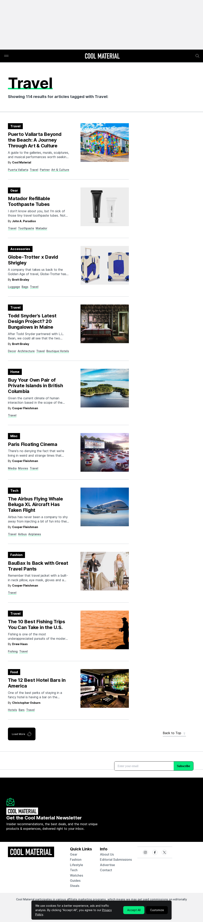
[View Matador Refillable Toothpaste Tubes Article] (104, 206)
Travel (34, 169)
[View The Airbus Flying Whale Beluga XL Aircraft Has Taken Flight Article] (104, 507)
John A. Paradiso (24, 221)
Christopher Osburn (26, 702)
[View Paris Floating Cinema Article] (104, 452)
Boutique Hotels (57, 351)
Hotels (12, 710)
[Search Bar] (197, 56)
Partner (45, 169)
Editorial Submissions (116, 859)
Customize (157, 910)
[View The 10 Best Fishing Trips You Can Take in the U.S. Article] (104, 630)
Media (12, 468)
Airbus (22, 534)
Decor (12, 351)
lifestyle (76, 865)
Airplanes (34, 534)
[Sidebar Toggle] (6, 56)
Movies (23, 468)
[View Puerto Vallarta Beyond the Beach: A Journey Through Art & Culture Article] (104, 142)
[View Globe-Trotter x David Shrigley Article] (104, 265)
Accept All (134, 910)
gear (73, 854)
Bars (22, 710)
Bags (25, 286)
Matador (41, 228)
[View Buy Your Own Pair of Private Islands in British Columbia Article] (104, 388)
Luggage (14, 286)
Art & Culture (60, 169)
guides (75, 881)
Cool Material (21, 162)
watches (76, 875)
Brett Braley (20, 279)
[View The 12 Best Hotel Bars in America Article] (104, 688)
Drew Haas (20, 644)
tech (74, 870)
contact (106, 870)
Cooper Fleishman (25, 408)
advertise (107, 865)
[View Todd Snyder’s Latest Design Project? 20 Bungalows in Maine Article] (104, 323)
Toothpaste (26, 228)
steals (74, 886)
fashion (75, 859)
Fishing (13, 651)
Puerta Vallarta (18, 169)
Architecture (26, 351)
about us (107, 854)
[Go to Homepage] (102, 56)
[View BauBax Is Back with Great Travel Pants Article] (104, 571)
